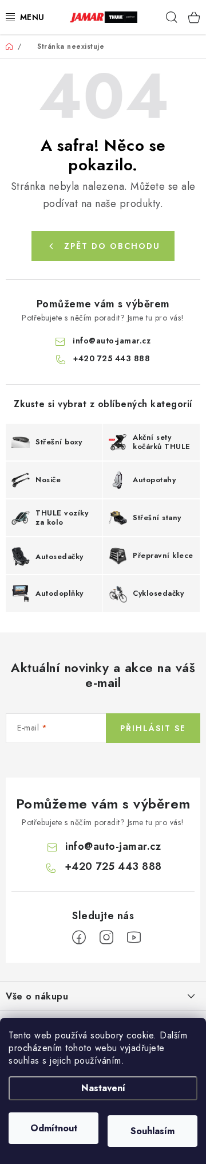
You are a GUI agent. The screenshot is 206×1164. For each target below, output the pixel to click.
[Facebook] (79, 937)
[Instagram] (106, 937)
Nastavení (103, 1088)
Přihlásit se (153, 728)
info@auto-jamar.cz (111, 340)
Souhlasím (152, 1131)
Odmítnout (53, 1128)
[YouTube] (134, 937)
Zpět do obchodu (112, 246)
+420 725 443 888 (111, 358)
